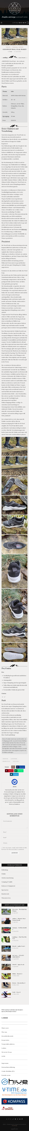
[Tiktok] (18, 23)
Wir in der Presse (7, 1052)
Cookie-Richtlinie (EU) (8, 1071)
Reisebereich (5, 894)
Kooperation (5, 1040)
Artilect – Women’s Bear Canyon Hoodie (19, 919)
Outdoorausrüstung (7, 878)
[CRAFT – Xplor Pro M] (6, 967)
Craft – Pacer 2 (16, 992)
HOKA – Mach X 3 (17, 974)
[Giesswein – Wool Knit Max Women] (6, 912)
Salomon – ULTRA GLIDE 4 (19, 928)
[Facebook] (14, 23)
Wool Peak (16, 761)
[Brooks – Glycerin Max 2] (6, 985)
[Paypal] (25, 23)
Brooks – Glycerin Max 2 (18, 983)
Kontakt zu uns (6, 1075)
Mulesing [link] (24, 229)
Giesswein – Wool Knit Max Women (19, 910)
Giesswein (5, 758)
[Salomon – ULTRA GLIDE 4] (6, 930)
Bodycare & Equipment (8, 886)
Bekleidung (5, 870)
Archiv (3, 1056)
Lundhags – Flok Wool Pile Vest (19, 938)
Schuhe (4, 874)
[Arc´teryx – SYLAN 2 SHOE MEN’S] (6, 958)
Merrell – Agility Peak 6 (18, 946)
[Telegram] (19, 23)
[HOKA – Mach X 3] (6, 976)
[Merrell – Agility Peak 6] (6, 949)
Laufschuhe (14, 758)
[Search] (27, 23)
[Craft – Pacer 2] (6, 995)
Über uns (4, 1032)
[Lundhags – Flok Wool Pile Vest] (6, 939)
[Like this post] (13, 767)
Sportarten (5, 890)
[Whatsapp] (13, 23)
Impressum (5, 1063)
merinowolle (6, 761)
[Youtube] (23, 23)
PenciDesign (14, 1125)
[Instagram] (16, 23)
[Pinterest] (21, 23)
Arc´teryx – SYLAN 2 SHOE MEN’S (18, 956)
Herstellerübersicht (7, 1036)
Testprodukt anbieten (8, 1044)
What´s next (5, 1028)
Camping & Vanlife (7, 882)
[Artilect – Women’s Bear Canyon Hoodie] (6, 921)
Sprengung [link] (6, 116)
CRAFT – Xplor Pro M (18, 964)
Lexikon (4, 1048)
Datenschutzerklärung (8, 1067)
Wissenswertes (6, 898)
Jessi (10, 51)
